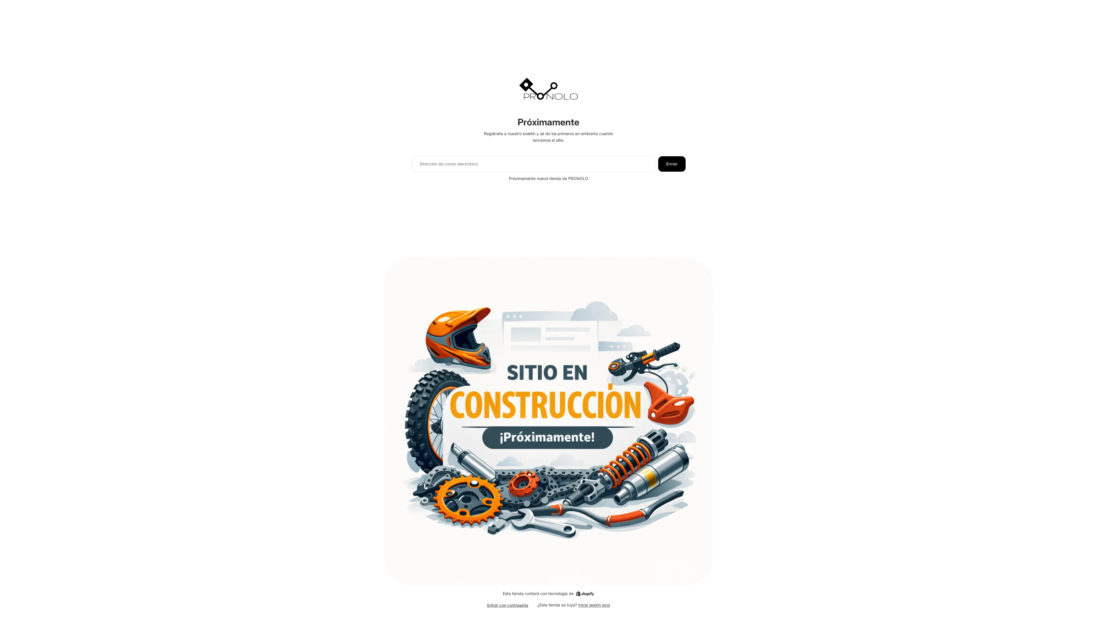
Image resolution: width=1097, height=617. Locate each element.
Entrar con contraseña (507, 605)
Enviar (672, 163)
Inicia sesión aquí (594, 604)
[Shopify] (585, 593)
